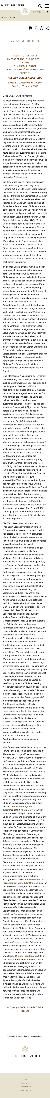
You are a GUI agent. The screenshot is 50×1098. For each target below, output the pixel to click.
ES (23, 40)
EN (17, 40)
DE (12, 40)
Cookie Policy (25, 1087)
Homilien (6, 17)
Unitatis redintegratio (21, 806)
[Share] (47, 28)
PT (38, 40)
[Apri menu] (46, 6)
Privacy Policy (25, 1091)
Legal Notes (25, 1083)
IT (33, 40)
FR (28, 40)
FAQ (25, 1079)
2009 (14, 17)
